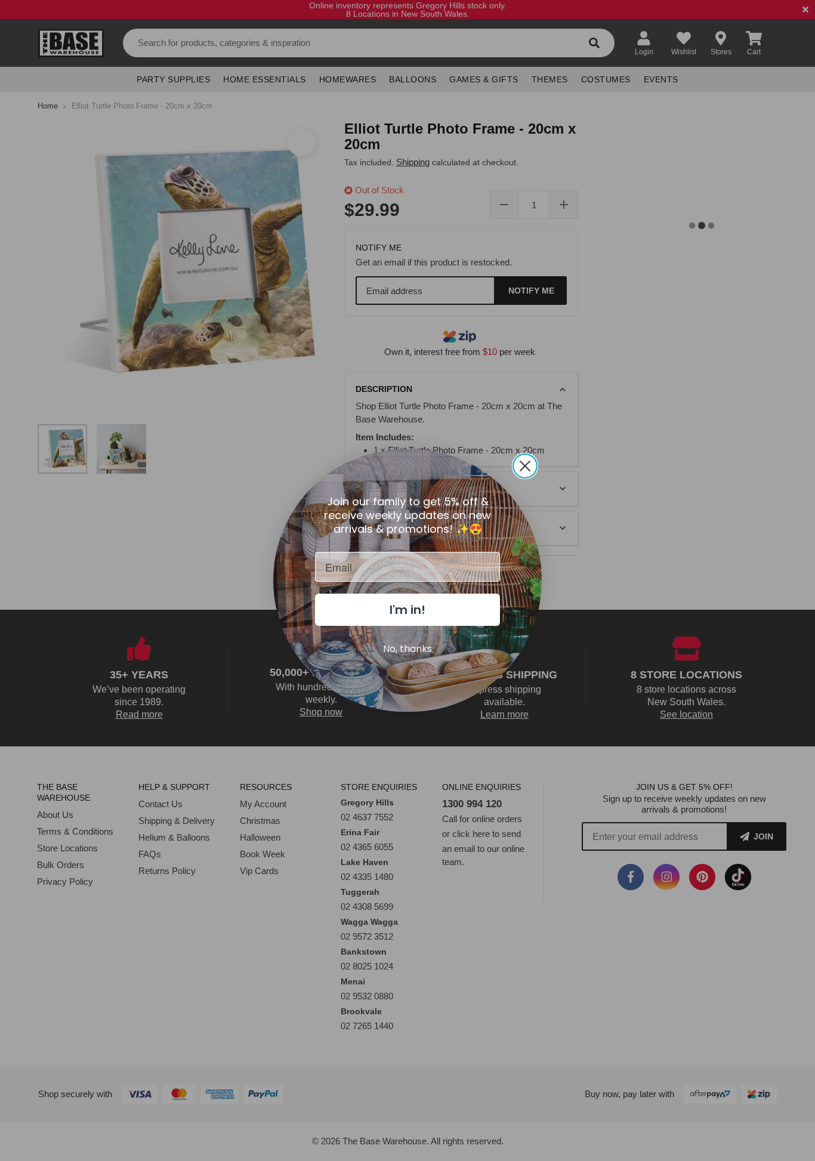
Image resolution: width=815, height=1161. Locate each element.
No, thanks (407, 649)
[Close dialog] (525, 466)
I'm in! (407, 609)
